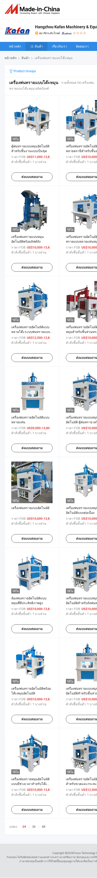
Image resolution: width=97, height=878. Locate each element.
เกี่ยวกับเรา (59, 46)
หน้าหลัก (15, 46)
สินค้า (39, 46)
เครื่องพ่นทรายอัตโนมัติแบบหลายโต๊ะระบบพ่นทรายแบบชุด (30, 332)
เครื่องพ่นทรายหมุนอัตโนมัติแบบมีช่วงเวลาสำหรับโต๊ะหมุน (30, 784)
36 (34, 826)
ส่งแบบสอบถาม (32, 177)
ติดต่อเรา (82, 46)
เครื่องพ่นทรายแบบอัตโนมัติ (30, 508)
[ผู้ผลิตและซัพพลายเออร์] (33, 9)
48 (43, 826)
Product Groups (24, 71)
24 (24, 826)
